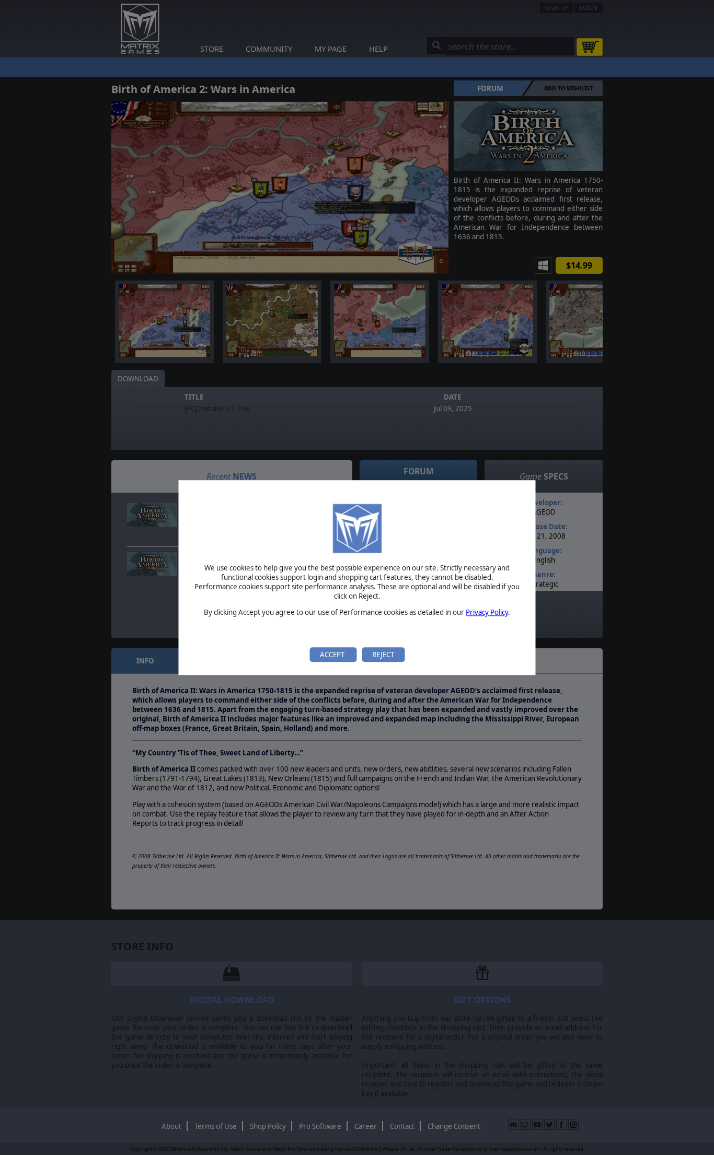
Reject (383, 654)
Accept (333, 654)
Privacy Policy (487, 612)
